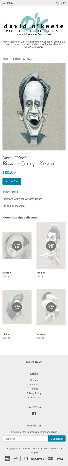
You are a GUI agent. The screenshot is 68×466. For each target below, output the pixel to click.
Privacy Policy (34, 393)
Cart (63, 2)
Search (34, 380)
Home (5, 58)
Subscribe (57, 439)
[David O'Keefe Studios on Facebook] (34, 414)
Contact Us (34, 397)
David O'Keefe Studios (37, 448)
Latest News (34, 362)
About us (34, 384)
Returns (34, 388)
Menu (9, 2)
